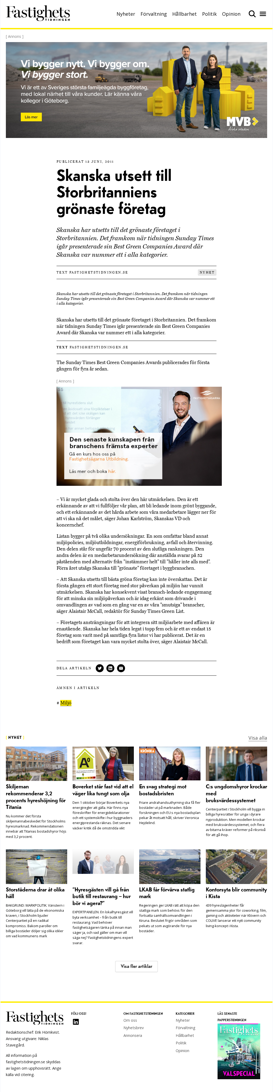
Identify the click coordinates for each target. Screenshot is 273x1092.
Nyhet (207, 272)
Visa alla (257, 738)
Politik (209, 14)
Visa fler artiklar (136, 966)
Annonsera (132, 1035)
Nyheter (126, 14)
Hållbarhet (184, 14)
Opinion (231, 14)
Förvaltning (153, 14)
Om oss (130, 1020)
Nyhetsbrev (133, 1027)
